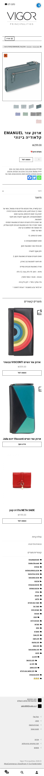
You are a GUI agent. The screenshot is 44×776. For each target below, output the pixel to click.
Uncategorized (34, 560)
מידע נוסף (22, 444)
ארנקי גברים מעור (33, 574)
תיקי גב (34, 657)
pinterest (11, 688)
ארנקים (29, 47)
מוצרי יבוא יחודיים (33, 603)
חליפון (37, 599)
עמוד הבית (36, 47)
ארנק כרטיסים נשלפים (32, 570)
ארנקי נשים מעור (30, 169)
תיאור (40, 191)
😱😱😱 (36, 678)
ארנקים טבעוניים (33, 585)
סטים (35, 617)
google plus (22, 688)
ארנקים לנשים (26, 174)
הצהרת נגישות (34, 725)
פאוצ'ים (36, 632)
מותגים (36, 747)
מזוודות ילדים (35, 621)
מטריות (37, 624)
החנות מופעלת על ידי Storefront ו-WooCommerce (23, 764)
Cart (10, 770)
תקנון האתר (35, 729)
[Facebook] (30, 177)
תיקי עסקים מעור (33, 650)
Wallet (35, 171)
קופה (37, 721)
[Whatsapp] (39, 177)
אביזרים (36, 567)
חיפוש (22, 772)
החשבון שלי (36, 772)
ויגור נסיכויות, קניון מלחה (30, 743)
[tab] (22, 191)
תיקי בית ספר (30, 660)
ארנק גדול (28, 171)
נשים (10, 169)
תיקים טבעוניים (34, 675)
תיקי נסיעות (35, 642)
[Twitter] (34, 177)
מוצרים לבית (35, 610)
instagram (32, 688)
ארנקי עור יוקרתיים (19, 171)
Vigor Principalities (22, 18)
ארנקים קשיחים (34, 588)
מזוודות (36, 614)
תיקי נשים (36, 646)
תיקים (37, 653)
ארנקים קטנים (16, 174)
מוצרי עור (16, 169)
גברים (37, 592)
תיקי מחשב (33, 668)
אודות (37, 739)
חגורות (37, 596)
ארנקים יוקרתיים (36, 174)
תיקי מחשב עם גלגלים (27, 671)
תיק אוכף (36, 635)
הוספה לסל (26, 160)
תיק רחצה (36, 639)
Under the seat (33, 563)
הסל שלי (36, 716)
